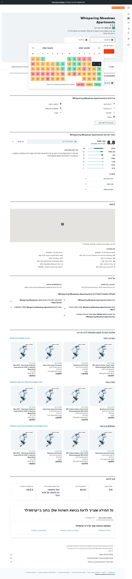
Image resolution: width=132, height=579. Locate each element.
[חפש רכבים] (128, 23)
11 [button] (74, 64)
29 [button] (89, 79)
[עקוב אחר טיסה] (128, 33)
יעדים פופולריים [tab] (90, 518)
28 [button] (94, 79)
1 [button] (89, 59)
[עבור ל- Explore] (128, 29)
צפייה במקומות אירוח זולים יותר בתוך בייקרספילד (26, 382)
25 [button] (74, 74)
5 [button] (69, 59)
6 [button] (99, 64)
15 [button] (89, 69)
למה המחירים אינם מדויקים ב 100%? (100, 562)
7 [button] (94, 64)
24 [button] (79, 74)
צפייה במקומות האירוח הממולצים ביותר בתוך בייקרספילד (28, 426)
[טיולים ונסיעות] (128, 39)
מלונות (103, 572)
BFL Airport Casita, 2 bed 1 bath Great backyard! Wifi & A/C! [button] (103, 366)
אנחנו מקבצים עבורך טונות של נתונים (100, 558)
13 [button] (99, 69)
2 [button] (84, 59)
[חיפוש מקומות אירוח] (128, 18)
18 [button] (74, 69)
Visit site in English (58, 2)
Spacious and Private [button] (81, 365)
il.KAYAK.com (111, 572)
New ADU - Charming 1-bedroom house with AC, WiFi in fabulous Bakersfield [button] (24, 367)
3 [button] (79, 59)
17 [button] (79, 69)
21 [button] (94, 74)
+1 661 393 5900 (109, 33)
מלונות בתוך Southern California (46, 572)
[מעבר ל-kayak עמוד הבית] (118, 7)
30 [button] (84, 79)
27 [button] (99, 79)
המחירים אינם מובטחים (73, 548)
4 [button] (74, 59)
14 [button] (94, 69)
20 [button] (99, 74)
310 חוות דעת (99, 28)
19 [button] (69, 69)
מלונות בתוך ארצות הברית (78, 572)
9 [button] (84, 64)
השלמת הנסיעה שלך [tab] (105, 518)
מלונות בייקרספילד (31, 572)
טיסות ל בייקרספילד (104, 530)
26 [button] (69, 74)
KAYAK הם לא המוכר (106, 554)
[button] (2, 2)
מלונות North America (94, 572)
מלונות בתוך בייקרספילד (38, 530)
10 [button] (79, 64)
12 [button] (69, 64)
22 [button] (89, 74)
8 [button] (89, 64)
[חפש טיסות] (128, 14)
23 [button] (84, 74)
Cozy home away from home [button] (52, 365)
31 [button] (33, 79)
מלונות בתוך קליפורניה (63, 572)
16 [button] (84, 69)
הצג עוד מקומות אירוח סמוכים (20, 338)
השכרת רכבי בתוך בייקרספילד (69, 530)
